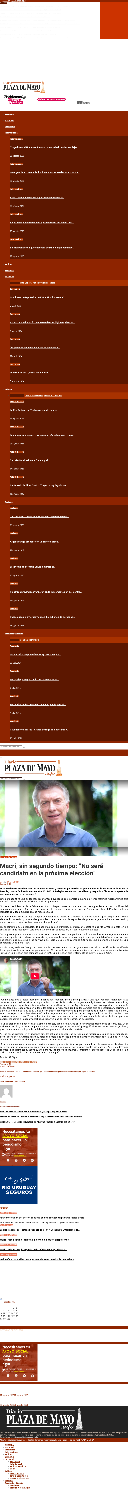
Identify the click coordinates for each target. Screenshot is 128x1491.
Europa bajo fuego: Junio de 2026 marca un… (34, 679)
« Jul (2, 1325)
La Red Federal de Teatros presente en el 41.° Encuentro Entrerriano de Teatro (30, 13)
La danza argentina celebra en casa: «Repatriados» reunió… (42, 435)
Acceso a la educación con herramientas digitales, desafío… (42, 322)
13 (9, 1313)
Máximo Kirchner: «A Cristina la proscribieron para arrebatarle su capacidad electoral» (41, 1117)
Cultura (8, 389)
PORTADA (9, 114)
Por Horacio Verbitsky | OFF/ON (12, 1081)
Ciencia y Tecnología (20, 1488)
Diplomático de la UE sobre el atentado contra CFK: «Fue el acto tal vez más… (30, 31)
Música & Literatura (8, 1235)
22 (14, 1316)
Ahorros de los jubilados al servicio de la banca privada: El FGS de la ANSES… (30, 27)
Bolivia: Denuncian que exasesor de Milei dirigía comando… (42, 247)
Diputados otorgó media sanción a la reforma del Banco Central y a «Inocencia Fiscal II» (35, 6)
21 (12, 1316)
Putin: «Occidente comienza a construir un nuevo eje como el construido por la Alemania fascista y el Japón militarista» (48, 1071)
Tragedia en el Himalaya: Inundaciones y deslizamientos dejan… (44, 147)
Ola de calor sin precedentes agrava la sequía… (35, 654)
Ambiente (14, 646)
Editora (5, 882)
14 (12, 1313)
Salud (13, 1469)
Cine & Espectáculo (8, 1213)
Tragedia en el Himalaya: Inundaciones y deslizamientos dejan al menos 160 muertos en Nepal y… (39, 20)
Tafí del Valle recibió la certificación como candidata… (39, 516)
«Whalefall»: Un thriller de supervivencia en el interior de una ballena (37, 1259)
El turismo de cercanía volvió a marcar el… (32, 566)
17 (1, 1316)
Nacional (9, 120)
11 (4, 1313)
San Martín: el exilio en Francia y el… (29, 460)
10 (1, 1313)
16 (17, 1313)
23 (17, 1316)
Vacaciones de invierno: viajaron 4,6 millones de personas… (42, 617)
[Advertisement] (64, 58)
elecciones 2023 (16, 1062)
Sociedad (9, 277)
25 (4, 1319)
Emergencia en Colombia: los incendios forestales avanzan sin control (28, 34)
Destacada (5, 857)
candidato (4, 1062)
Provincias (10, 126)
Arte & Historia (17, 401)
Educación (15, 289)
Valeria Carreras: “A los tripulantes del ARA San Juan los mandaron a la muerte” (37, 1122)
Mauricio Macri (30, 1062)
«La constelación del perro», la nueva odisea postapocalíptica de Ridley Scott (30, 10)
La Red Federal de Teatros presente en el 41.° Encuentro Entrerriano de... (40, 1230)
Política (8, 264)
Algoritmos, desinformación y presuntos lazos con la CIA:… (42, 222)
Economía (9, 270)
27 (9, 1319)
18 (4, 1316)
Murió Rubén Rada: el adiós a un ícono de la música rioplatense (25, 17)
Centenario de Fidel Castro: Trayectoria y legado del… (39, 485)
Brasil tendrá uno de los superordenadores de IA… (37, 197)
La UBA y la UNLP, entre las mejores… (30, 372)
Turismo (9, 502)
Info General (16, 1464)
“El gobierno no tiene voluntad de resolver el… (35, 347)
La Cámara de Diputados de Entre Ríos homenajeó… (38, 297)
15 (14, 1313)
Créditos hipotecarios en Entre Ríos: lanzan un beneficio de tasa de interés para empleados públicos (40, 24)
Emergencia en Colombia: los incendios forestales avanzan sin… (45, 172)
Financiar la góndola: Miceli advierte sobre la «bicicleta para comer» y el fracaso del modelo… (37, 38)
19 (7, 1316)
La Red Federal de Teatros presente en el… (33, 410)
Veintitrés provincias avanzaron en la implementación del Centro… (46, 592)
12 (6, 1313)
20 (9, 1316)
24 (1, 1319)
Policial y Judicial (18, 1466)
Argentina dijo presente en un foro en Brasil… (34, 541)
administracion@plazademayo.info (24, 1437)
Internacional (11, 133)
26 (7, 1319)
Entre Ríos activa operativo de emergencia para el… (38, 704)
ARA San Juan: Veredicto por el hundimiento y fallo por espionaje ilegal (33, 1112)
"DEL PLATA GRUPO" (85, 1440)
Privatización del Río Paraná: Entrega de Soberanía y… (39, 729)
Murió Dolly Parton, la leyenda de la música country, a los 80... (33, 1249)
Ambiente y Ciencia (14, 634)
